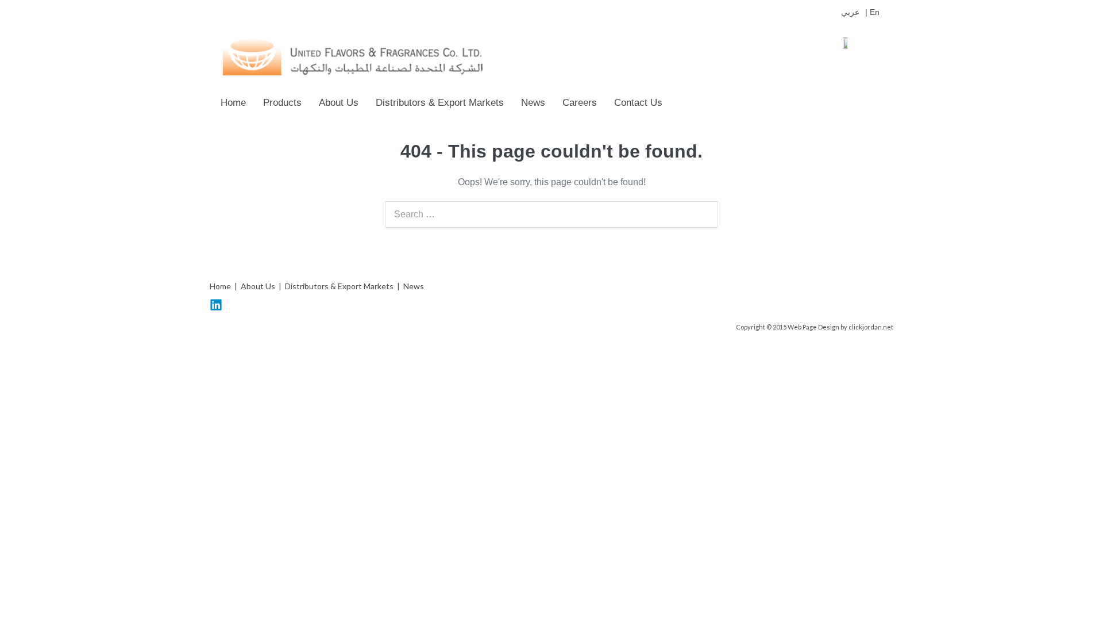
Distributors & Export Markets (440, 102)
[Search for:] (551, 214)
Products (282, 102)
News (533, 102)
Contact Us (638, 102)
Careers (579, 102)
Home (233, 102)
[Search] (703, 214)
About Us (338, 102)
